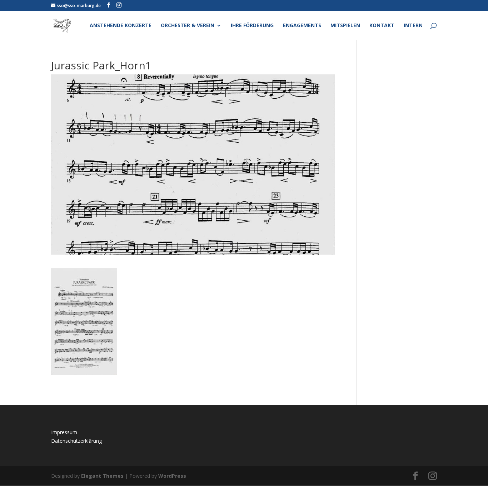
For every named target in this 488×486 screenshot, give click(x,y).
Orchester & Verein (187, 26)
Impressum (64, 432)
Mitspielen (345, 26)
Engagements (302, 26)
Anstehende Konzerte (120, 26)
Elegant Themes (102, 475)
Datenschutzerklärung (76, 440)
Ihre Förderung (252, 26)
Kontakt (381, 26)
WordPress (172, 475)
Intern (413, 26)
